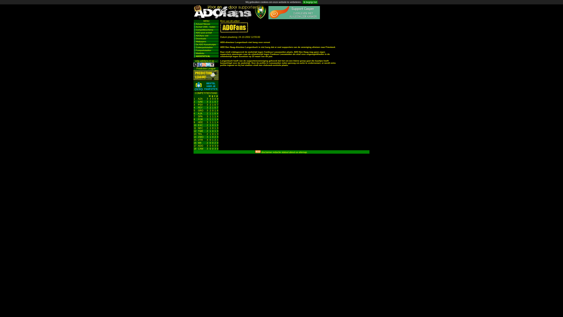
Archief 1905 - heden (205, 27)
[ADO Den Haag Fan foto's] (206, 90)
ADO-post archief (204, 33)
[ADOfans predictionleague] (206, 79)
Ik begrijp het (310, 2)
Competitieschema (204, 30)
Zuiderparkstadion (204, 47)
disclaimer (266, 152)
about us (293, 152)
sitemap (303, 152)
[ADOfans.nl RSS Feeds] (258, 152)
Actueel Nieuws (203, 24)
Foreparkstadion (203, 50)
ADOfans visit (202, 35)
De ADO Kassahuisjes (206, 44)
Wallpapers (201, 41)
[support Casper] (294, 18)
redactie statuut (281, 152)
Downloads (201, 38)
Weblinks (200, 53)
